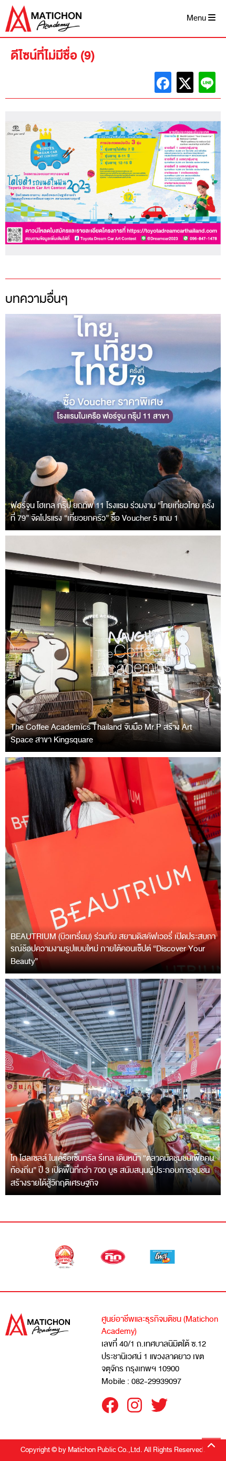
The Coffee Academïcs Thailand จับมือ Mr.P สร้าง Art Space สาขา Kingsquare (101, 733)
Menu (197, 18)
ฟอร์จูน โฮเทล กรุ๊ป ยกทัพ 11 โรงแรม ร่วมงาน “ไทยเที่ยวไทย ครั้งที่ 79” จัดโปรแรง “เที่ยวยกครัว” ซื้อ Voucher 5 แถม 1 (112, 511)
